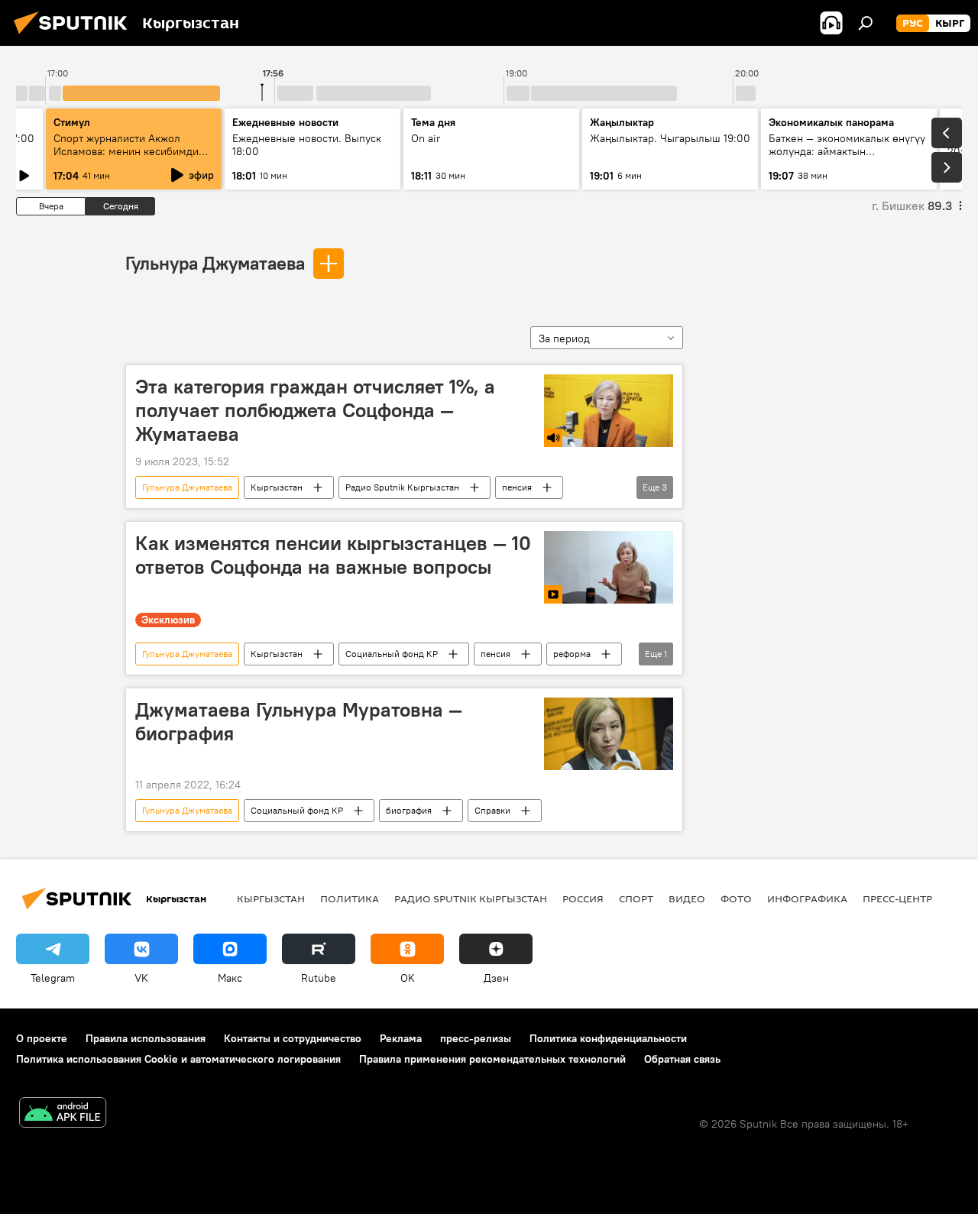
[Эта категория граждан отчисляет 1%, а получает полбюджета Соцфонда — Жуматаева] (608, 410)
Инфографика (807, 898)
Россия (583, 898)
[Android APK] (63, 1114)
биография (409, 810)
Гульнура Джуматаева (215, 262)
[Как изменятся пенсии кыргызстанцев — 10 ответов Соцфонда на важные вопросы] (608, 567)
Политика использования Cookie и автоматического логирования (178, 1059)
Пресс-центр (897, 898)
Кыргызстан (277, 487)
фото (736, 898)
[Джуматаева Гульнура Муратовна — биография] (608, 734)
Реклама (401, 1038)
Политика (349, 898)
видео (687, 898)
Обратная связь (682, 1059)
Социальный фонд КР (391, 653)
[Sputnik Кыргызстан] (75, 36)
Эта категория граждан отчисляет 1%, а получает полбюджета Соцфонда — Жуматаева (315, 410)
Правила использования (146, 1038)
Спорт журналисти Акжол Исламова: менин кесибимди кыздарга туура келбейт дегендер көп (126, 157)
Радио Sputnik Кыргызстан (402, 487)
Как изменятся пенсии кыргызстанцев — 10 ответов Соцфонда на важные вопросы (333, 555)
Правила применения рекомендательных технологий (492, 1059)
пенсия (517, 487)
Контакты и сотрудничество (292, 1038)
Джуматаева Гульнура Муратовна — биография (298, 722)
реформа (572, 653)
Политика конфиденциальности (608, 1038)
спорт (636, 898)
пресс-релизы (475, 1038)
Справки (492, 810)
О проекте (41, 1038)
